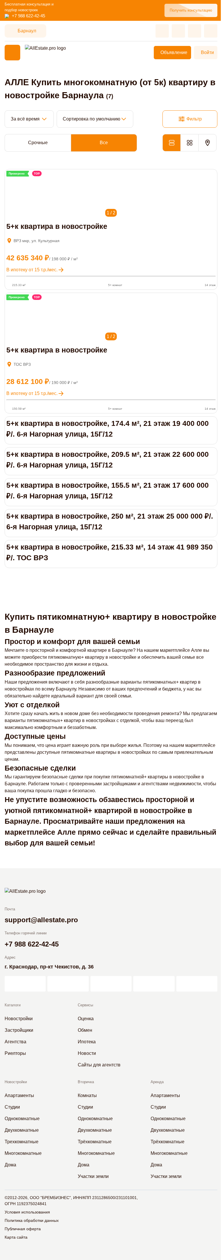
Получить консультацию (191, 10)
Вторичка (86, 1082)
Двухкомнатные (22, 1130)
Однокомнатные (22, 1118)
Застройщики (19, 1030)
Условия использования (27, 1212)
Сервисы (85, 1005)
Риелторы (15, 1053)
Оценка (86, 1018)
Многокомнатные (23, 1153)
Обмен (85, 1030)
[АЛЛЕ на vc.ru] (25, 984)
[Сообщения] (194, 31)
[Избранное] (162, 31)
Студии (12, 1107)
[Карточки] (189, 142)
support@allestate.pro (41, 920)
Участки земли (93, 1176)
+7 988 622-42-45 (28, 15)
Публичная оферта (23, 1228)
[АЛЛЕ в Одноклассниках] (153, 984)
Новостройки (19, 1018)
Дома (10, 1164)
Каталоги (13, 1005)
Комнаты (87, 1095)
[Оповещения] (210, 31)
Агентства (15, 1041)
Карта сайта (16, 1237)
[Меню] (12, 52)
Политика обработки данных (32, 1220)
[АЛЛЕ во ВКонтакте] (111, 984)
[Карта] (207, 142)
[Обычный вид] (171, 142)
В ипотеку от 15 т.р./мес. (32, 269)
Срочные (38, 142)
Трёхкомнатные (95, 1141)
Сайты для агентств (99, 1064)
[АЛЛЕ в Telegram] (196, 984)
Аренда (157, 1082)
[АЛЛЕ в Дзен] (67, 984)
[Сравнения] (178, 31)
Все (104, 142)
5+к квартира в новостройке (56, 226)
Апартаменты (19, 1095)
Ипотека (87, 1041)
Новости (87, 1053)
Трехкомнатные (21, 1141)
